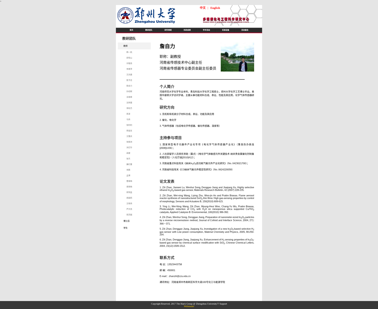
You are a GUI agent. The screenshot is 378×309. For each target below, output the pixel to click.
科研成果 (187, 30)
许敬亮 (129, 63)
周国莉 (129, 198)
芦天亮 (129, 209)
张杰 (128, 159)
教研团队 (148, 30)
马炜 (128, 119)
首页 (131, 30)
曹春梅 (129, 181)
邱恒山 (129, 58)
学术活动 (206, 30)
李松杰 (129, 108)
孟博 (128, 175)
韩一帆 (129, 52)
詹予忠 (129, 80)
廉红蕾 (129, 164)
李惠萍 (129, 69)
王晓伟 (129, 203)
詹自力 (129, 86)
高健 (128, 153)
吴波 (128, 114)
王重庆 (129, 136)
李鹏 (128, 170)
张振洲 (129, 142)
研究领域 (168, 30)
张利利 (129, 125)
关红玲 (129, 147)
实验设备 (225, 30)
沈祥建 (129, 102)
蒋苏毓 (129, 215)
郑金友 (129, 130)
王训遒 (129, 74)
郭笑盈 (129, 192)
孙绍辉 (129, 91)
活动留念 (244, 30)
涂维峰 (129, 97)
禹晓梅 (129, 187)
